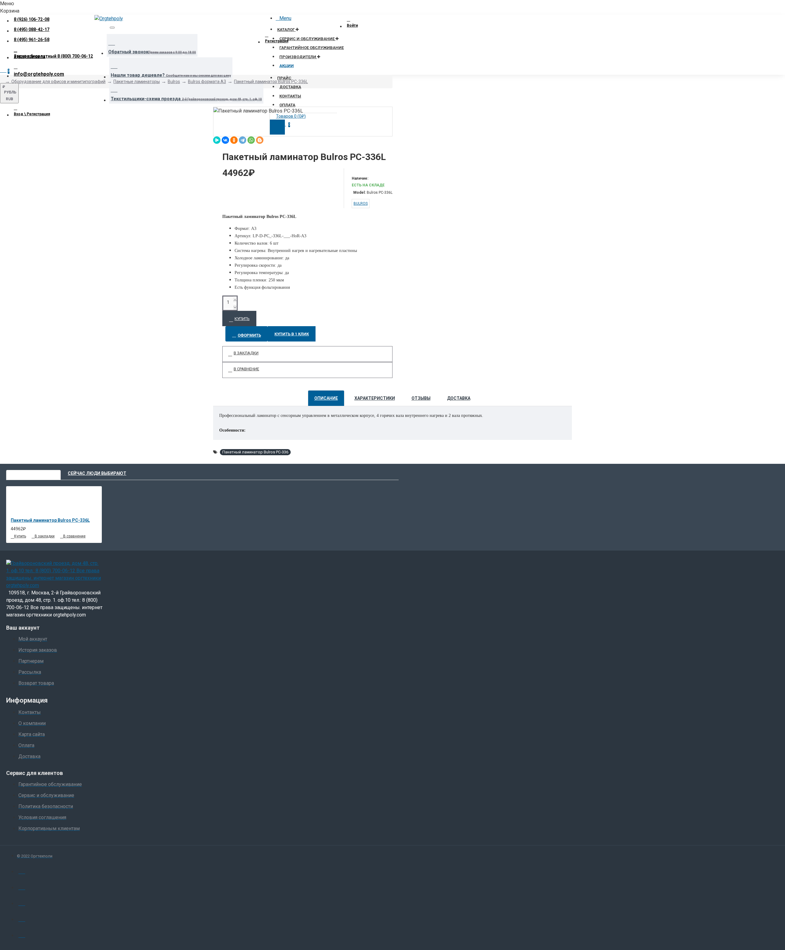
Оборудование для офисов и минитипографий (58, 81)
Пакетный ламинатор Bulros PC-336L (271, 81)
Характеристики (374, 398)
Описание (326, 398)
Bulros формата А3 (207, 81)
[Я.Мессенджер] (216, 140)
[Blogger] (259, 140)
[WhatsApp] (251, 140)
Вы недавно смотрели (33, 473)
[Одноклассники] (234, 140)
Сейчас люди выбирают (97, 473)
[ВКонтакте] (225, 140)
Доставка (458, 398)
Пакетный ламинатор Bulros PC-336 (255, 452)
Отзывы (421, 398)
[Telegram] (242, 140)
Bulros (174, 81)
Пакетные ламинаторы (136, 81)
